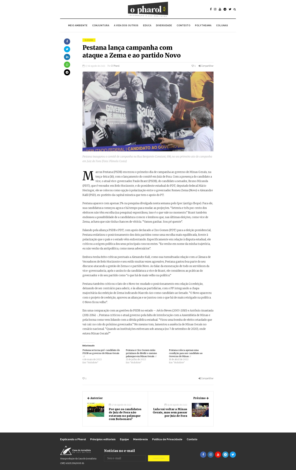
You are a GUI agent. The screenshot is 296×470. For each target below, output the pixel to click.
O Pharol (115, 66)
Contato (192, 439)
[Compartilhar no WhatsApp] (67, 65)
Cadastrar (159, 458)
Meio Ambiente (78, 25)
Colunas (222, 25)
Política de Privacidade (167, 439)
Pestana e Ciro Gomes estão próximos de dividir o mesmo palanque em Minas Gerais (141, 353)
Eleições (89, 40)
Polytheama (203, 25)
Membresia (140, 439)
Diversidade (164, 25)
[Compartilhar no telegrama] (67, 72)
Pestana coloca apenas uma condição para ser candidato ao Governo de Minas (186, 353)
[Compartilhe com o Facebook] (67, 41)
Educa (147, 25)
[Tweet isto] (67, 49)
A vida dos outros (126, 25)
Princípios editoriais (103, 439)
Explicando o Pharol (73, 439)
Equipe (124, 439)
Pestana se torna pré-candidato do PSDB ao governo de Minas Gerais (101, 352)
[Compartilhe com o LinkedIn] (67, 57)
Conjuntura (100, 25)
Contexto (183, 25)
